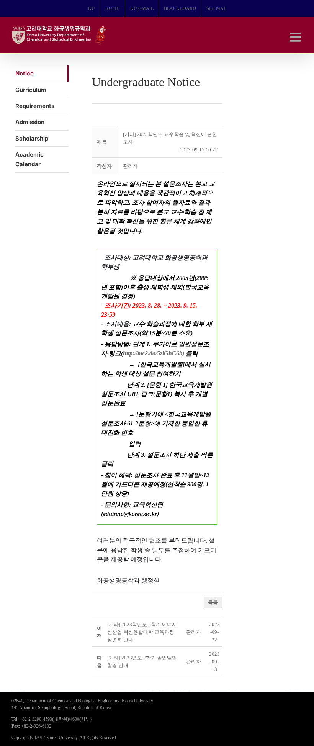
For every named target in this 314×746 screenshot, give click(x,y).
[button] (130, 166)
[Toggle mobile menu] (296, 37)
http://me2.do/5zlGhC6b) (153, 353)
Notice (24, 73)
